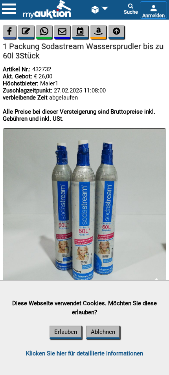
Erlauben (65, 331)
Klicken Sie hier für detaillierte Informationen (84, 353)
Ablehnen (103, 331)
